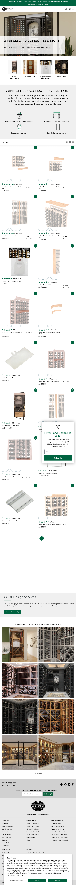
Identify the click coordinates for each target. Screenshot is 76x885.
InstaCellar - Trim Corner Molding (48, 381)
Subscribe (20, 790)
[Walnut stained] (12, 180)
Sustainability (6, 835)
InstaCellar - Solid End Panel (47, 285)
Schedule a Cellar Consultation (37, 853)
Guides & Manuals (8, 853)
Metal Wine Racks (33, 826)
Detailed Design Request (59, 840)
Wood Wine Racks (33, 824)
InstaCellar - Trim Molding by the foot (12, 333)
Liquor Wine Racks (33, 829)
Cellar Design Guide (58, 826)
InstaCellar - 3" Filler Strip (10, 236)
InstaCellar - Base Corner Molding (12, 477)
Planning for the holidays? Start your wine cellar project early (50, 1)
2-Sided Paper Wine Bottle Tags (11, 281)
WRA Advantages (7, 826)
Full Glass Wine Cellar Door (10, 425)
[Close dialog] (72, 423)
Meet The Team (7, 837)
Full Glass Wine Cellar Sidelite (47, 473)
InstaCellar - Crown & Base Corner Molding (49, 333)
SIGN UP (48, 794)
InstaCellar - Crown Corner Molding (49, 524)
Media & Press (6, 843)
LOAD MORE (38, 774)
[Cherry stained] (9, 180)
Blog (3, 867)
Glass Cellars (31, 837)
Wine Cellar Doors (33, 835)
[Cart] (69, 9)
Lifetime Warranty (8, 832)
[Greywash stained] (19, 180)
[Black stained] (16, 180)
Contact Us (5, 846)
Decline (57, 880)
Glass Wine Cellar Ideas (59, 832)
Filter (7, 142)
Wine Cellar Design (57, 829)
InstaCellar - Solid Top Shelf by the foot (49, 236)
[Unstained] (3, 180)
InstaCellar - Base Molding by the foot (12, 187)
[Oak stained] (6, 180)
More (28, 840)
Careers (4, 840)
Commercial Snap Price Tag (10, 521)
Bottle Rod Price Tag (8, 378)
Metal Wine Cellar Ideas (59, 835)
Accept (37, 880)
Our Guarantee (7, 829)
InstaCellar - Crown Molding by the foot (49, 187)
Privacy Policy (20, 875)
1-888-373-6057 (43, 4)
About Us (5, 824)
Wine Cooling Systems (34, 832)
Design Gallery (56, 824)
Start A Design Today (12, 612)
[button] (66, 9)
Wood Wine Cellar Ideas (59, 837)
